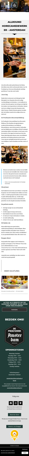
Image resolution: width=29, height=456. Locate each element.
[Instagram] (16, 403)
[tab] (14, 309)
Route (14, 380)
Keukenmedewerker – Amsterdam (12, 291)
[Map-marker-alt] (20, 403)
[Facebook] (11, 403)
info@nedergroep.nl (6, 247)
